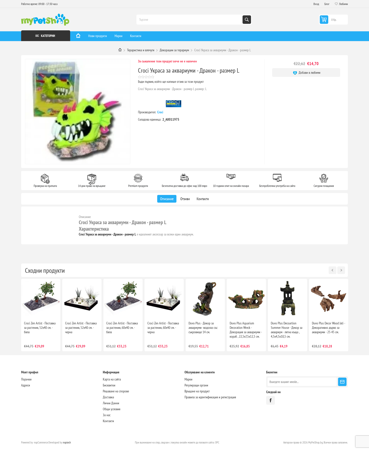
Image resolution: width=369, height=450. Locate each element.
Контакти (135, 36)
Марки (118, 36)
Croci (160, 112)
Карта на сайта (112, 379)
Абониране (342, 382)
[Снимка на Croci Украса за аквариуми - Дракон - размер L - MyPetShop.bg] (77, 111)
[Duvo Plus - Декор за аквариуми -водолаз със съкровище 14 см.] (205, 298)
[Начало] (78, 36)
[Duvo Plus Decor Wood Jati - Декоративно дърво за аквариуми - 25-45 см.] (328, 298)
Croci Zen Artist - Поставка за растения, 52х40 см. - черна (81, 327)
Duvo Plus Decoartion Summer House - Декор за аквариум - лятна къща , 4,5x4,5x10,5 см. (286, 330)
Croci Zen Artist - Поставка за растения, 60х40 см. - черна (163, 327)
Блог (326, 4)
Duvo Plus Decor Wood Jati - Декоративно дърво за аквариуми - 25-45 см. (328, 327)
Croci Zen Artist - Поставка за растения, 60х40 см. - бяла (122, 327)
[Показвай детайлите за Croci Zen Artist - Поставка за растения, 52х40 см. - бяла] (40, 298)
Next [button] (341, 270)
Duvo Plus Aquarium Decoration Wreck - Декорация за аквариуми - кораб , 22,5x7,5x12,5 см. (246, 330)
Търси (247, 19)
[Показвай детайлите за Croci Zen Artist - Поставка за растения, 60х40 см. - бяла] (123, 298)
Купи (45, 312)
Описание (85, 217)
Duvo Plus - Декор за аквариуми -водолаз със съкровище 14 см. (203, 327)
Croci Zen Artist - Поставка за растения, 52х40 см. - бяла (40, 327)
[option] (40, 315)
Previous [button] (332, 270)
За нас (107, 415)
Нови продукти (97, 36)
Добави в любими (309, 72)
